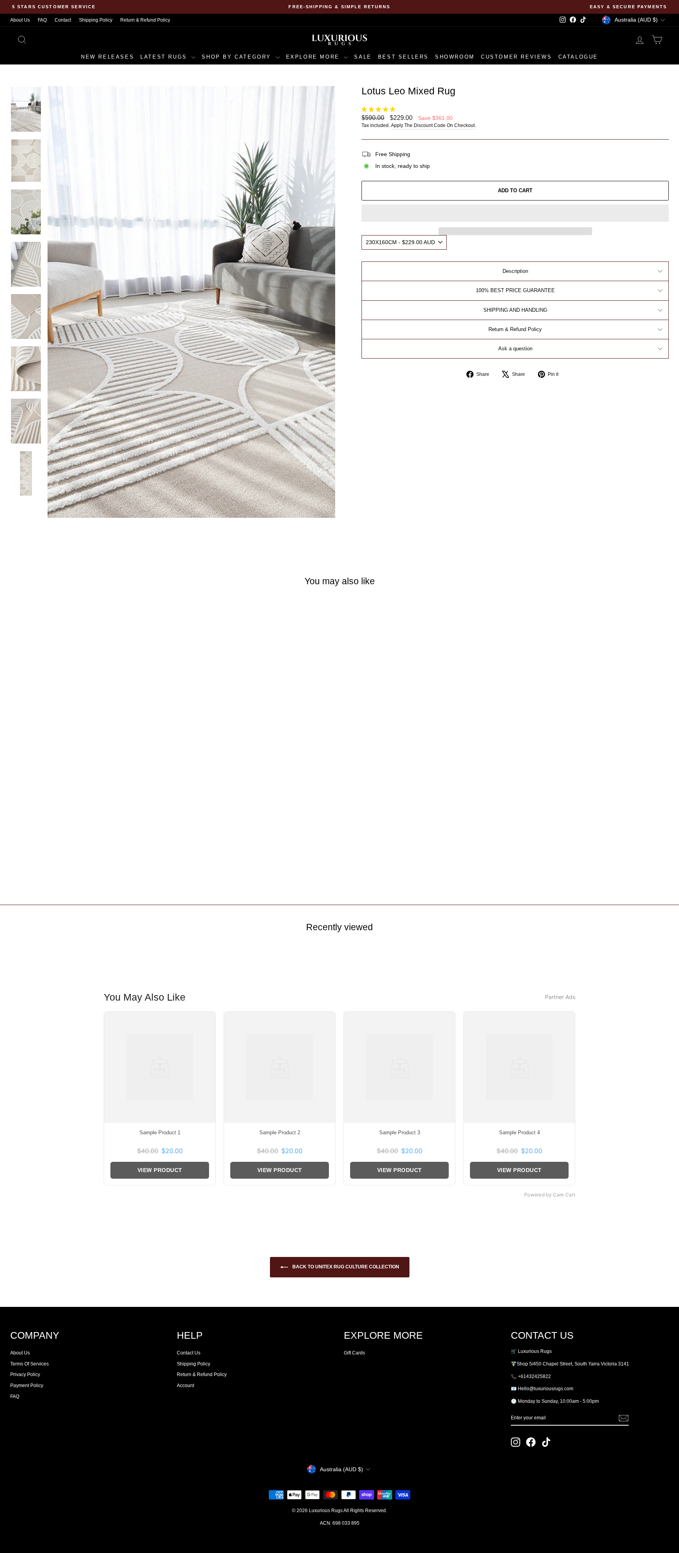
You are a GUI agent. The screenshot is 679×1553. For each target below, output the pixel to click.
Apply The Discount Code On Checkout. (433, 125)
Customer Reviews (516, 57)
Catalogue (578, 57)
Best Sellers (403, 57)
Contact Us (188, 1353)
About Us (20, 20)
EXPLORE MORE (314, 57)
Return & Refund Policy (145, 20)
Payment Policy (26, 1385)
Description (515, 271)
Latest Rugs (164, 57)
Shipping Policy (95, 20)
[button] (379, 109)
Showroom (455, 57)
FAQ (42, 20)
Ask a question (515, 348)
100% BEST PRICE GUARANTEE (515, 290)
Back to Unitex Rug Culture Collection (345, 1267)
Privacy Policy (25, 1374)
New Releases (107, 57)
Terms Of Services (29, 1364)
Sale (362, 57)
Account (185, 1385)
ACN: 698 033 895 (340, 1523)
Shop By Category (237, 57)
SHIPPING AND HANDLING (515, 310)
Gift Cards (354, 1353)
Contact (63, 20)
